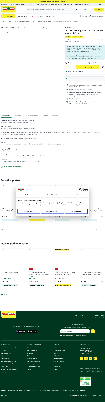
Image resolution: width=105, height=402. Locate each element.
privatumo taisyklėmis (81, 335)
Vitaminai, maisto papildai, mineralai (21, 21)
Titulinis (3, 21)
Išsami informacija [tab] (52, 195)
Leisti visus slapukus (76, 211)
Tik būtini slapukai (29, 211)
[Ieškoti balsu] (76, 9)
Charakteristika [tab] (18, 115)
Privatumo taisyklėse (74, 204)
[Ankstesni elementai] (97, 229)
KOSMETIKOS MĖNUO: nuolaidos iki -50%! (52, 1)
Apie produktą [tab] (6, 115)
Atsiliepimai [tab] (55, 115)
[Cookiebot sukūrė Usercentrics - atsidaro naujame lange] (80, 189)
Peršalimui (33, 21)
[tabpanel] (52, 143)
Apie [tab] (77, 195)
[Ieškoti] (28, 9)
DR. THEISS (68, 27)
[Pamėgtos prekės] (91, 10)
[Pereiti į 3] (7, 229)
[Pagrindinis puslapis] (8, 9)
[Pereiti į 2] (5, 229)
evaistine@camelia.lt (88, 350)
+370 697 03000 (99, 315)
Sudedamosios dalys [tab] (32, 115)
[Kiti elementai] (102, 229)
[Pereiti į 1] (2, 229)
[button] (80, 4)
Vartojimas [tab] (45, 115)
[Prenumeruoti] (93, 331)
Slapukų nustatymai (51, 211)
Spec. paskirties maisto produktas (74, 39)
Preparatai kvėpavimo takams (44, 21)
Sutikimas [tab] (28, 195)
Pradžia (9, 21)
